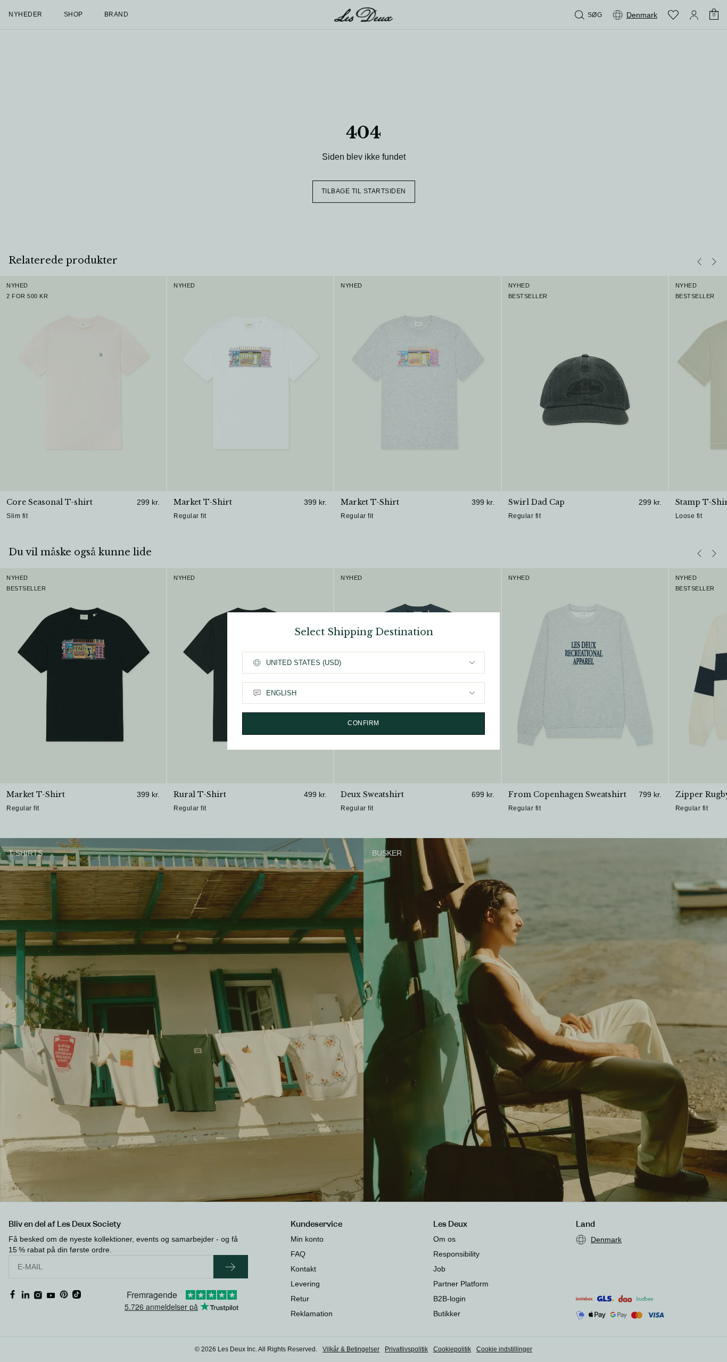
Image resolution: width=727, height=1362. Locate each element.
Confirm (363, 723)
